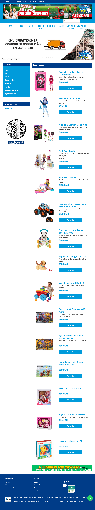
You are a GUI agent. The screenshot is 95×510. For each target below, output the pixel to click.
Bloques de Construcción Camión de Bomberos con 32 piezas (71, 363)
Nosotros (7, 482)
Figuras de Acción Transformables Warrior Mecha (74, 310)
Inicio (7, 1)
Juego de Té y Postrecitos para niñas (72, 414)
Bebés (31, 25)
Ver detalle (70, 88)
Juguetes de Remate (71, 27)
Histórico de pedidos (39, 491)
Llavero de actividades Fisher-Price (71, 441)
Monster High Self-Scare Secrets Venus (73, 124)
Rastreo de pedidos (39, 488)
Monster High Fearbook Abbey (69, 98)
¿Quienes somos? (24, 2)
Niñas (11, 25)
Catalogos (41, 1)
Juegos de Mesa (41, 27)
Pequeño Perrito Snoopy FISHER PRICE (72, 256)
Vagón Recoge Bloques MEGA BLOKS (71, 283)
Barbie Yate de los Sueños (68, 177)
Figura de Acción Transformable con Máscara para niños (71, 336)
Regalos (61, 25)
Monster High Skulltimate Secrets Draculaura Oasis (71, 73)
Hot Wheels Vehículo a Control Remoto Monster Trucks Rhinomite (72, 205)
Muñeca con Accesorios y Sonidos (71, 388)
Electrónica (51, 25)
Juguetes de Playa (81, 27)
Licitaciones (17, 1)
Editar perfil (37, 485)
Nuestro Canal (9, 109)
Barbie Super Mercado (67, 151)
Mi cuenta (33, 1)
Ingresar (36, 482)
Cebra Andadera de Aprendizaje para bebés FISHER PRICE (72, 231)
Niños (21, 25)
